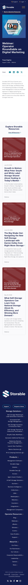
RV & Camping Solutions (14, 452)
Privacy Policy (14, 574)
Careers (14, 561)
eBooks (14, 524)
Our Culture (14, 552)
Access (14, 474)
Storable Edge (14, 464)
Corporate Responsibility (15, 555)
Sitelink (14, 467)
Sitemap (22, 574)
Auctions (15, 483)
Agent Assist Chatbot (15, 477)
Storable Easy (13, 470)
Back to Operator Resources (12, 11)
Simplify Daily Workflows (14, 434)
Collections (14, 490)
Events (14, 531)
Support (15, 1)
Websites (15, 500)
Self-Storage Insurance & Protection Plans (15, 425)
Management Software (15, 460)
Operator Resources (13, 514)
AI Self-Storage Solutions (15, 480)
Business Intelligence (14, 487)
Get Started (7, 382)
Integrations (14, 506)
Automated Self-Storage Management (14, 420)
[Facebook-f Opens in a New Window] (14, 582)
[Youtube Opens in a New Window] (17, 582)
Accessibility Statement (14, 576)
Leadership (14, 558)
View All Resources (14, 132)
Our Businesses (15, 548)
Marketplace (15, 496)
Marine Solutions (14, 449)
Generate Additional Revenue (14, 438)
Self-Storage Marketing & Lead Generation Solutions (14, 415)
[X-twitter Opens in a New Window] (8, 582)
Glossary (14, 527)
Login (22, 1)
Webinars (15, 521)
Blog (14, 517)
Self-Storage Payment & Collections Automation (15, 430)
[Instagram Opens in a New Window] (20, 582)
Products (13, 457)
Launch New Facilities (15, 446)
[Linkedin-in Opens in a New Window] (11, 582)
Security (6, 574)
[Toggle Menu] (23, 7)
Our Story (15, 545)
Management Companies (15, 509)
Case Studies (14, 534)
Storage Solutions (13, 411)
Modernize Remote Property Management (15, 442)
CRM (14, 493)
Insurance (15, 503)
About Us (13, 542)
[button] (10, 72)
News (14, 565)
